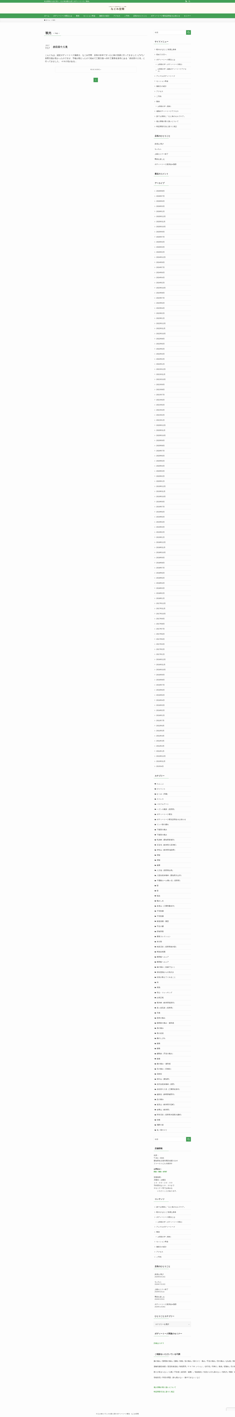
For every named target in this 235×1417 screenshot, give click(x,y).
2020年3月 (160, 471)
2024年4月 (160, 277)
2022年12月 (161, 323)
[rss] (186, 1)
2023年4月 (160, 308)
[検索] (189, 1)
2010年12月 (161, 756)
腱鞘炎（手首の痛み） (165, 1054)
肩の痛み (160, 1028)
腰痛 (158, 1043)
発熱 (158, 987)
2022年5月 (160, 349)
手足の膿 (160, 926)
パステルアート (163, 804)
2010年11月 (160, 761)
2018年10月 (161, 552)
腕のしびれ (161, 1038)
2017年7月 (160, 629)
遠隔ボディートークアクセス (167, 111)
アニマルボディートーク (165, 76)
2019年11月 (160, 491)
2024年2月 (160, 283)
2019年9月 (160, 502)
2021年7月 (160, 395)
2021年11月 (160, 374)
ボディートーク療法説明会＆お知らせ (171, 819)
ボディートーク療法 (164, 814)
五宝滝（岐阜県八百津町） (167, 845)
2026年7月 (160, 196)
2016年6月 (160, 690)
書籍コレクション (163, 936)
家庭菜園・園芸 (163, 921)
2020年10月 (161, 435)
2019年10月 (161, 496)
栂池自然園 (161, 952)
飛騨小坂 (160, 1125)
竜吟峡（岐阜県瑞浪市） (166, 1003)
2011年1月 (160, 751)
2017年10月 (161, 614)
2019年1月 (160, 537)
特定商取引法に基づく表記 (166, 126)
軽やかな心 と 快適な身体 (166, 49)
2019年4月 (160, 522)
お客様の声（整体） (165, 106)
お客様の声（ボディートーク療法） (170, 64)
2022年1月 (160, 364)
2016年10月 (161, 670)
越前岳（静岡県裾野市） (166, 1094)
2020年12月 (161, 425)
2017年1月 (160, 654)
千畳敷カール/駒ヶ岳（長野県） (169, 880)
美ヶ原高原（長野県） (165, 1008)
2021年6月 (160, 400)
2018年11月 (160, 547)
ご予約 (158, 96)
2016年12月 (161, 659)
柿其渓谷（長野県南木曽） (167, 947)
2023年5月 (160, 303)
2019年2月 (160, 532)
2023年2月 (160, 313)
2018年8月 (160, 563)
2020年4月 (160, 466)
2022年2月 (160, 359)
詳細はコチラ (159, 1343)
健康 (158, 865)
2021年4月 (160, 410)
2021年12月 (161, 369)
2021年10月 (161, 379)
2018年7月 (160, 568)
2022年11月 (160, 328)
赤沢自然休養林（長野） (166, 1084)
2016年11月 (160, 665)
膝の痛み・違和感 (163, 1064)
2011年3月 (160, 741)
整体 (158, 101)
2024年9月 (160, 262)
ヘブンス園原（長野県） (166, 809)
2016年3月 (160, 705)
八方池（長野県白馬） (165, 870)
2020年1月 (160, 481)
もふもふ (158, 149)
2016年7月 (160, 685)
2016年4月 (160, 700)
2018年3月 (160, 588)
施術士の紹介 (161, 86)
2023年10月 (161, 288)
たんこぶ (160, 784)
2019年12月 (161, 486)
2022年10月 (161, 334)
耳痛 (158, 1013)
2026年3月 (160, 206)
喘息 (158, 896)
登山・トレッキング (164, 992)
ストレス (160, 799)
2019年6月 (160, 512)
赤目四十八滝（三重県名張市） (169, 1089)
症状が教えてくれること (166, 977)
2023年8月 (160, 293)
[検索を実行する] (188, 32)
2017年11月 (160, 608)
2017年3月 (160, 644)
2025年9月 (160, 232)
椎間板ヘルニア (163, 957)
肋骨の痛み (161, 1018)
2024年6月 (160, 272)
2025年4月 (160, 242)
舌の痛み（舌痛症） (164, 1069)
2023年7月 (160, 298)
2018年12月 (161, 542)
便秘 (158, 855)
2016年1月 (160, 715)
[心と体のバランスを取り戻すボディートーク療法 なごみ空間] (117, 8)
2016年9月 (160, 675)
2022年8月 (160, 339)
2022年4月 (160, 354)
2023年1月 (160, 318)
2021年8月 (160, 389)
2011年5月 (160, 731)
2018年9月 (160, 558)
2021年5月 (160, 405)
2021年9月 (160, 384)
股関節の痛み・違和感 (165, 1023)
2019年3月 (160, 527)
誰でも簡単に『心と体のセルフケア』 (170, 116)
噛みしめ (160, 901)
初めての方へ (161, 54)
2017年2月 (160, 649)
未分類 (159, 942)
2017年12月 (161, 603)
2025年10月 (161, 227)
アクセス (159, 91)
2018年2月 (160, 593)
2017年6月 (160, 634)
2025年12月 (161, 216)
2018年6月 (160, 573)
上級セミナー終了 (161, 154)
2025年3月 (160, 247)
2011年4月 (160, 736)
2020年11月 (160, 430)
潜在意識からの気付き (165, 972)
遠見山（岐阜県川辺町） (166, 1104)
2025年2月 (160, 252)
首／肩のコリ (162, 1130)
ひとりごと (161, 789)
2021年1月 (160, 420)
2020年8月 (160, 446)
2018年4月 (160, 583)
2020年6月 (160, 456)
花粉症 (159, 1074)
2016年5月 (160, 695)
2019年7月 (160, 507)
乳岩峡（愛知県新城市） (166, 840)
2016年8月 (160, 680)
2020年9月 (160, 440)
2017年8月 (160, 624)
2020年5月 (160, 461)
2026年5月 (160, 201)
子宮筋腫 (160, 911)
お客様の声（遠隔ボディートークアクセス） (172, 70)
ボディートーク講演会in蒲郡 (165, 164)
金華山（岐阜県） (163, 1110)
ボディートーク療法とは (165, 60)
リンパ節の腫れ (163, 824)
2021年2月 (160, 415)
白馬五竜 (160, 998)
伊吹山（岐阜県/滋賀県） (166, 850)
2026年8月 (160, 191)
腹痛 (158, 1059)
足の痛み (160, 1099)
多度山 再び (159, 144)
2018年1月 (160, 598)
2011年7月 (160, 720)
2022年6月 (160, 344)
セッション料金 (162, 81)
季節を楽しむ (160, 159)
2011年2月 (160, 746)
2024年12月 (161, 257)
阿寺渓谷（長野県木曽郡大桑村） (169, 1115)
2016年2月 (160, 710)
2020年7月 (160, 451)
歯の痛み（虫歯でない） (166, 967)
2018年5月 (160, 578)
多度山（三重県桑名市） (166, 906)
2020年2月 (160, 476)
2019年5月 (160, 517)
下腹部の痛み (162, 830)
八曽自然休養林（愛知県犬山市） (169, 875)
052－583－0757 (160, 1172)
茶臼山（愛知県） (163, 1079)
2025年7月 (160, 237)
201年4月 (160, 766)
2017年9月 (160, 619)
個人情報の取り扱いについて (167, 121)
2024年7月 (160, 267)
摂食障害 (160, 931)
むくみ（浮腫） (163, 794)
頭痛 (158, 1120)
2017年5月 (160, 639)
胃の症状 (160, 1033)
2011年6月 (160, 726)
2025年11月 (160, 222)
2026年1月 (160, 211)
